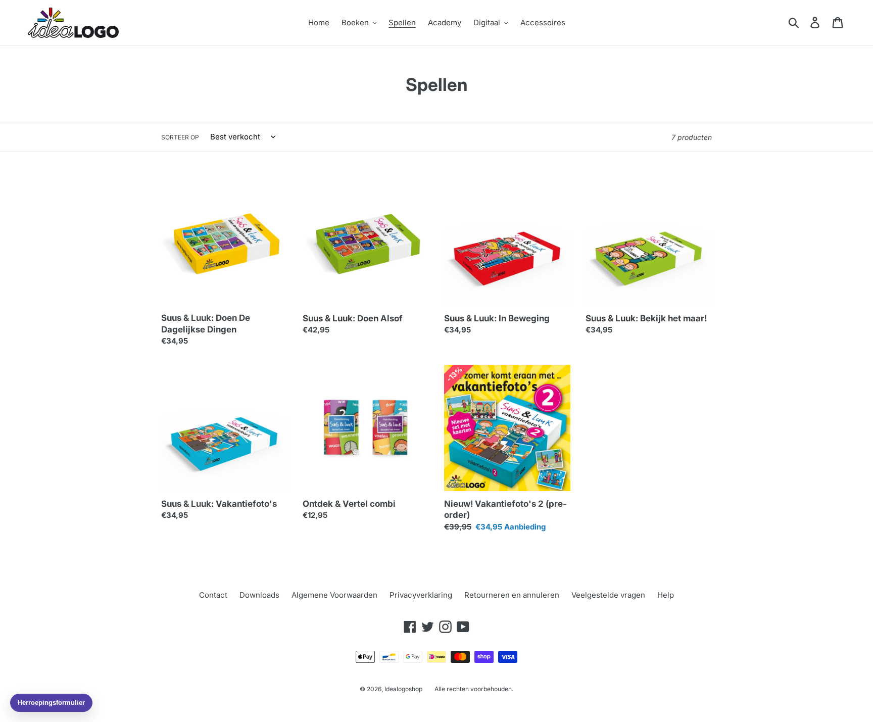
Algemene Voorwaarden (334, 595)
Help (665, 595)
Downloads (259, 595)
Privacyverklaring (421, 595)
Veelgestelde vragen (608, 595)
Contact (213, 595)
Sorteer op (180, 137)
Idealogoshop (403, 689)
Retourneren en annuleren (511, 595)
